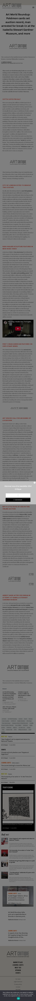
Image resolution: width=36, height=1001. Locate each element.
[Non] (34, 995)
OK (18, 998)
